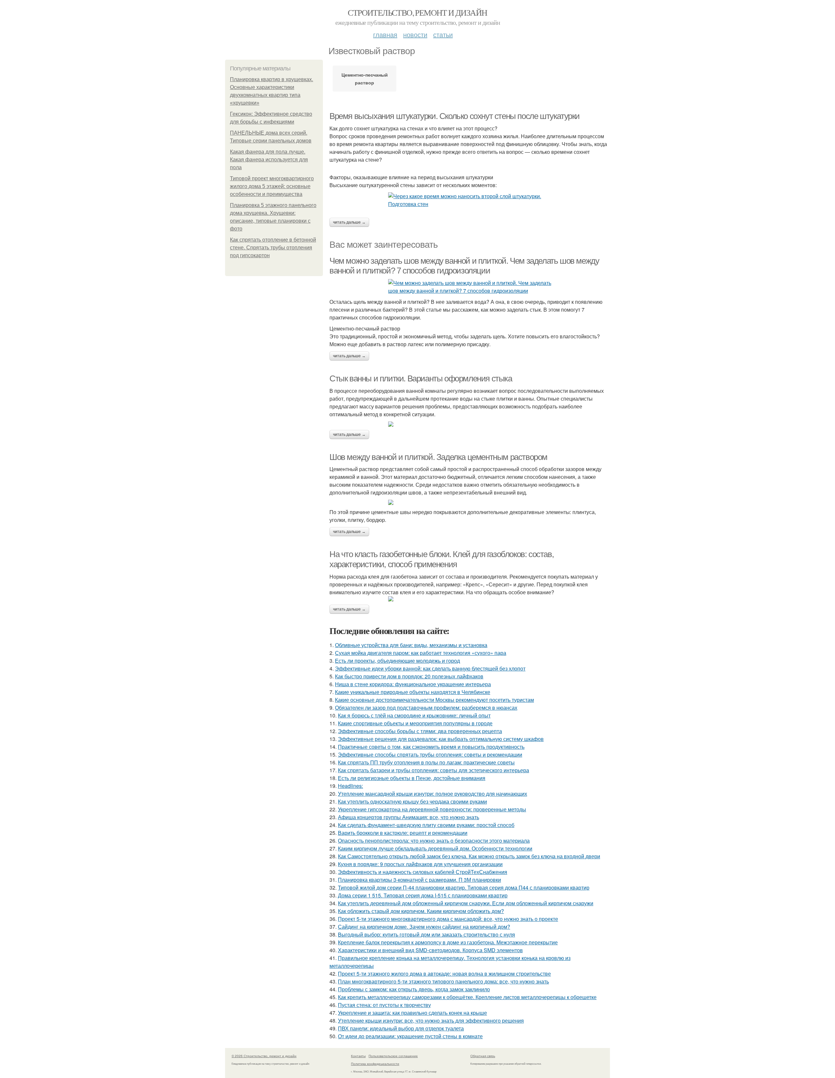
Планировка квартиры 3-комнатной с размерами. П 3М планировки (419, 879)
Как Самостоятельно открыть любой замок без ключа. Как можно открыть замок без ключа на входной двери (469, 856)
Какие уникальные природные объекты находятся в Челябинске (412, 692)
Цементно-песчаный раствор (365, 78)
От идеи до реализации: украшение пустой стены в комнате (410, 1036)
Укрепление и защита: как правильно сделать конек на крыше (412, 1012)
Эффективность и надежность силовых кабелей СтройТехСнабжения (422, 872)
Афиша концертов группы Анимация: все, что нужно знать (408, 817)
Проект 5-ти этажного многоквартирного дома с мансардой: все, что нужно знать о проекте (448, 919)
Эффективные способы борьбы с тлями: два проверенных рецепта (420, 731)
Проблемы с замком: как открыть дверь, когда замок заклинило (414, 989)
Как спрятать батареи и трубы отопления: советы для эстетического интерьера (433, 770)
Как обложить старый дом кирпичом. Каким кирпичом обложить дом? (421, 911)
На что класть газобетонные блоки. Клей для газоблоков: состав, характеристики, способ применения (441, 559)
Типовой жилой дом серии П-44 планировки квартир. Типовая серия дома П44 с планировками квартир (463, 887)
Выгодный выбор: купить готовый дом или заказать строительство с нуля (426, 934)
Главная (385, 34)
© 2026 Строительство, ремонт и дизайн (264, 1056)
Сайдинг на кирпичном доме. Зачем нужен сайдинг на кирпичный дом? (424, 926)
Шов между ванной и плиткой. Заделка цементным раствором (438, 457)
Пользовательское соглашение (393, 1056)
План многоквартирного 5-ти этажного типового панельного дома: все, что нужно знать (443, 981)
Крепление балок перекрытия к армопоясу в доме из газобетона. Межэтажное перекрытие (448, 942)
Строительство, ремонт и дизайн (417, 12)
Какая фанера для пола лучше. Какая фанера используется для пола (269, 159)
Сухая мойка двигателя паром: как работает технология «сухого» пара (420, 653)
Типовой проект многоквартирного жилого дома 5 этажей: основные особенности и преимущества (272, 186)
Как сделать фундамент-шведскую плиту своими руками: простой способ (426, 825)
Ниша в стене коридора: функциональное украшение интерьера (413, 684)
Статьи (443, 34)
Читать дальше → (349, 222)
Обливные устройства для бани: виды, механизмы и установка (411, 645)
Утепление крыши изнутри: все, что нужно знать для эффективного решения (431, 1020)
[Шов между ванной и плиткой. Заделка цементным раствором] (469, 502)
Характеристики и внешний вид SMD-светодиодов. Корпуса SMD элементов (430, 950)
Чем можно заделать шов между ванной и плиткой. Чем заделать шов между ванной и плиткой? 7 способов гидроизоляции (464, 266)
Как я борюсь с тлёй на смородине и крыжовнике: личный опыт (414, 715)
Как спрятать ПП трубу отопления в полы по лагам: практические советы (426, 762)
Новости (415, 34)
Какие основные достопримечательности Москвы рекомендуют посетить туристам (434, 699)
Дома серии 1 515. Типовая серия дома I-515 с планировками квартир (423, 895)
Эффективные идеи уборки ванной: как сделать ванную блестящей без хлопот (430, 668)
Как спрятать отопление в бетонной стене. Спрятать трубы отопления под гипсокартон (273, 247)
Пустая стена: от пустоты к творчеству (384, 1005)
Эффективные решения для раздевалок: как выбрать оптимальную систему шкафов (441, 739)
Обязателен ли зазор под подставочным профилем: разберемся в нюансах (426, 707)
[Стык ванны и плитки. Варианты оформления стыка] (469, 424)
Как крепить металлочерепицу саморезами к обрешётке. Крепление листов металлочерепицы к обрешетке (467, 997)
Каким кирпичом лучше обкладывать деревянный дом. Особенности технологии (435, 848)
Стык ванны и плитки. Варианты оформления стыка (420, 378)
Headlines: (350, 786)
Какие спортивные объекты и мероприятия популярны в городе (415, 723)
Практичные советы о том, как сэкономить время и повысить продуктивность (431, 746)
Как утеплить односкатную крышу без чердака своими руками (412, 801)
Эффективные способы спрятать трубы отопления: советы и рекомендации (430, 754)
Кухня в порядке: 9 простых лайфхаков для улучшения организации (420, 864)
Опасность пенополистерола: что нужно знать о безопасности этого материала (434, 840)
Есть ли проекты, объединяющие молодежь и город (397, 660)
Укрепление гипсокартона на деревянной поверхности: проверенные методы (432, 809)
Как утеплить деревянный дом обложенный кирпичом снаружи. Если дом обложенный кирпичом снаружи (465, 903)
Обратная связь (482, 1056)
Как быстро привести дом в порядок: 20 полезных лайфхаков (409, 676)
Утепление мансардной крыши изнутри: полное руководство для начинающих (432, 793)
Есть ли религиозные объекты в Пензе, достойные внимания (411, 778)
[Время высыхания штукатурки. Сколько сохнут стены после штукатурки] (469, 200)
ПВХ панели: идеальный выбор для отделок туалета (401, 1028)
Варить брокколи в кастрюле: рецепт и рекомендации (402, 832)
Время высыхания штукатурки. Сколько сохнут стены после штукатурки (454, 116)
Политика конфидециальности (375, 1063)
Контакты (358, 1056)
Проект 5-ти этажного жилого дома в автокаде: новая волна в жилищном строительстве (444, 973)
